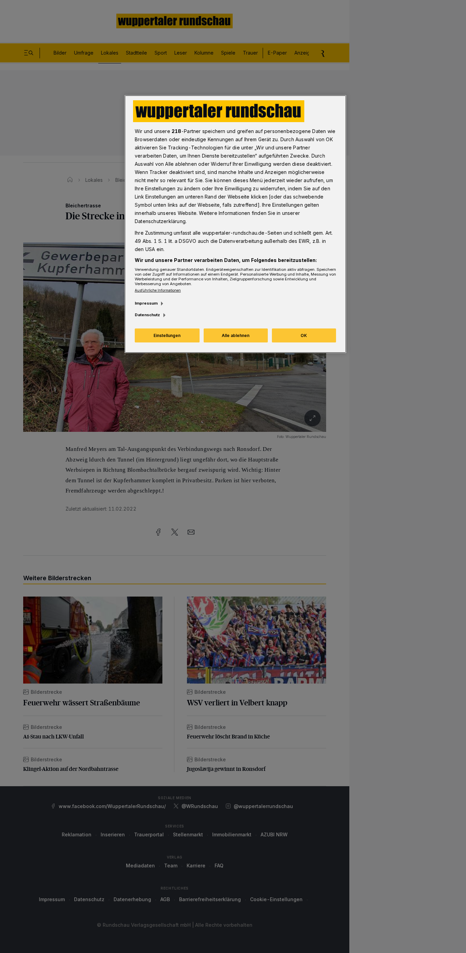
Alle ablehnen (235, 335)
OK (304, 335)
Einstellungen (167, 335)
